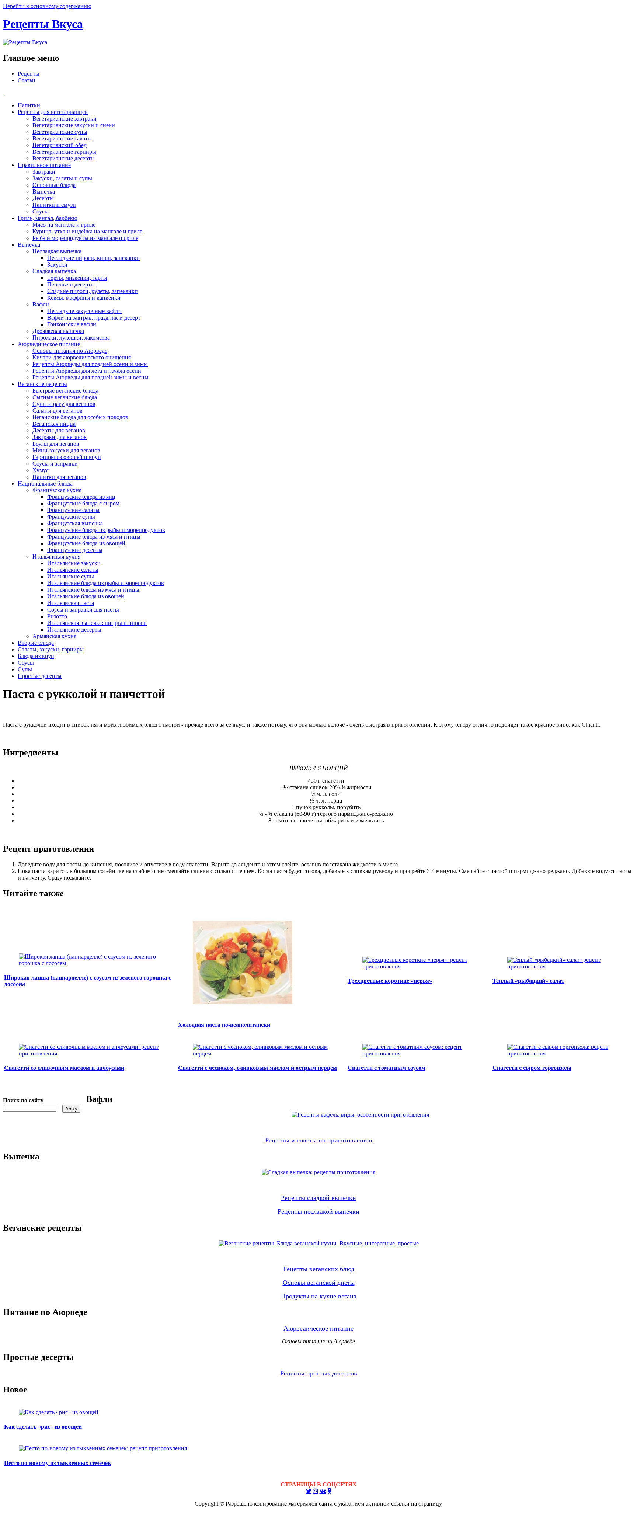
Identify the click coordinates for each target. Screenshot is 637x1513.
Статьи (26, 80)
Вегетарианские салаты (62, 138)
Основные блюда (54, 185)
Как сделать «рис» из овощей (43, 1426)
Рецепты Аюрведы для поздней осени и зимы (90, 364)
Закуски (57, 264)
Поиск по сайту (23, 1100)
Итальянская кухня (56, 556)
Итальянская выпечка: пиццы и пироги (97, 623)
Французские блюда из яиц (81, 497)
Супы (25, 669)
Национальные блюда (45, 483)
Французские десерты (74, 550)
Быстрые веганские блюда (65, 390)
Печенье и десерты (71, 284)
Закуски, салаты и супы (62, 178)
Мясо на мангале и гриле (63, 225)
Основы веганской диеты (319, 1282)
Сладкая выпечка (54, 271)
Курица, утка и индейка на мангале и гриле (87, 231)
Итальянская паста (70, 603)
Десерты (43, 198)
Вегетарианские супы (59, 132)
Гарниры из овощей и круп (66, 457)
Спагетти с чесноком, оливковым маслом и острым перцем (257, 1068)
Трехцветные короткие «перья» (390, 981)
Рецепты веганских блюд (318, 1269)
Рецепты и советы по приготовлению (318, 1140)
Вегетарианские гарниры (64, 152)
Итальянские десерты (74, 629)
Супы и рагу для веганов (63, 404)
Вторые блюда (36, 643)
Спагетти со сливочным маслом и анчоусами (64, 1068)
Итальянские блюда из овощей (85, 596)
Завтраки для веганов (59, 437)
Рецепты (28, 73)
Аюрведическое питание (49, 344)
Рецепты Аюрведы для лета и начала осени (86, 371)
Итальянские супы (70, 576)
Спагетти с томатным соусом (386, 1068)
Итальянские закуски (74, 563)
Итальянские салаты (72, 570)
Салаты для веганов (57, 410)
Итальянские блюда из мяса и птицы (93, 590)
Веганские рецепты (42, 384)
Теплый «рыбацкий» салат (528, 981)
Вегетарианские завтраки (64, 118)
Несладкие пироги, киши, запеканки (93, 258)
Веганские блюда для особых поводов (80, 417)
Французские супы (71, 517)
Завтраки (43, 171)
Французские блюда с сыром (83, 503)
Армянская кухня (54, 636)
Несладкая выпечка (56, 251)
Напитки (29, 105)
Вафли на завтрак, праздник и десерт (93, 317)
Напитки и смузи (54, 205)
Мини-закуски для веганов (66, 450)
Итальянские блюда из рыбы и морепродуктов (105, 583)
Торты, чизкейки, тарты (77, 278)
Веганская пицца (54, 424)
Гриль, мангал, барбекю (47, 218)
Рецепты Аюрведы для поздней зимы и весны (90, 377)
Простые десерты (40, 676)
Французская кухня (56, 490)
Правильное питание (44, 165)
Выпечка (43, 191)
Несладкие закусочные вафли (84, 311)
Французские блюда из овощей (86, 543)
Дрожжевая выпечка (58, 331)
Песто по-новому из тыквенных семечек (57, 1463)
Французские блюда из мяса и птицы (93, 536)
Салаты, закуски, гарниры (51, 649)
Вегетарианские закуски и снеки (73, 125)
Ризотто (57, 616)
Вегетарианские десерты (63, 158)
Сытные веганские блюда (64, 397)
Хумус (40, 470)
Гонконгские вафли (71, 324)
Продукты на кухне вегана (318, 1296)
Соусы (40, 211)
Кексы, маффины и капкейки (84, 298)
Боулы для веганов (55, 444)
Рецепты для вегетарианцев (53, 112)
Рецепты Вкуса (43, 24)
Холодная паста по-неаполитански (224, 1025)
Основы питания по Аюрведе (69, 351)
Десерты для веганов (58, 430)
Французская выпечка (75, 523)
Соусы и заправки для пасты (83, 609)
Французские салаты (73, 510)
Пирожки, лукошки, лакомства (71, 337)
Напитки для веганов (59, 477)
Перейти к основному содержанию (47, 6)
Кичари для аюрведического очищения (81, 357)
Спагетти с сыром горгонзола (531, 1068)
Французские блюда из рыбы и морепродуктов (106, 530)
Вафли (40, 304)
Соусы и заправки (55, 463)
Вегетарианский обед (59, 145)
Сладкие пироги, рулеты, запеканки (92, 291)
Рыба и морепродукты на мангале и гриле (85, 238)
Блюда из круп (36, 656)
